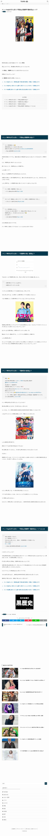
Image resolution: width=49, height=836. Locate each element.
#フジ (27, 392)
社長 (5, 817)
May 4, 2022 (20, 191)
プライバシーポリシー (20, 828)
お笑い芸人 (6, 794)
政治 (5, 808)
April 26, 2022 (17, 151)
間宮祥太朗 (14, 614)
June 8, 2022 (24, 546)
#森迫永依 (23, 392)
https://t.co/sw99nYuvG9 (11, 382)
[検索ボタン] (47, 1)
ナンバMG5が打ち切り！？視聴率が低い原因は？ (17, 101)
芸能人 (5, 819)
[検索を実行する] (46, 783)
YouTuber (6, 792)
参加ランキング (34, 828)
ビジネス (5, 803)
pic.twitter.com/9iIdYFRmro (35, 392)
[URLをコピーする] (43, 620)
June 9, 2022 (17, 396)
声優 (5, 805)
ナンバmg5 (9, 614)
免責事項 (13, 828)
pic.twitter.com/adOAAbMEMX (26, 148)
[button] (5, 620)
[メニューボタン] (1, 1)
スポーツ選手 (6, 797)
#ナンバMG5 (20, 380)
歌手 (5, 814)
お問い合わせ (28, 828)
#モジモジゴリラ (19, 389)
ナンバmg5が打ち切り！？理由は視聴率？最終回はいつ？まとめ (20, 106)
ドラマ (4, 11)
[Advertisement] (24, 51)
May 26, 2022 (21, 201)
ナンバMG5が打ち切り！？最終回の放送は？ (16, 104)
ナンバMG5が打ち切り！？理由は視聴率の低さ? (17, 99)
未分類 (5, 811)
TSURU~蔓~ (24, 1)
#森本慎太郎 (18, 392)
